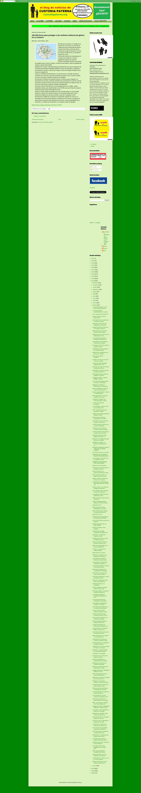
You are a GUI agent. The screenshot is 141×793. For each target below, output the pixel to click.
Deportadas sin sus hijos (99, 552)
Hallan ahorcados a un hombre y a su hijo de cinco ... (101, 636)
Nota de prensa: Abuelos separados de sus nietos (99, 418)
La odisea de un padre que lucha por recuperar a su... (100, 725)
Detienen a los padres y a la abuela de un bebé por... (100, 555)
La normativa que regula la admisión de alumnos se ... (100, 338)
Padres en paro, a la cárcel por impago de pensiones (101, 487)
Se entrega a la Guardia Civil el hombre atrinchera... (101, 468)
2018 (92, 267)
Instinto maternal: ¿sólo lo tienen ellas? (99, 317)
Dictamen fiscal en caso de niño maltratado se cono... (101, 335)
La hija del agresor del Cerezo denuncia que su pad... (100, 685)
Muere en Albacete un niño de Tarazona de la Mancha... (100, 389)
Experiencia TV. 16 (97, 514)
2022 (92, 258)
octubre (95, 287)
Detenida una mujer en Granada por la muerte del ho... (101, 678)
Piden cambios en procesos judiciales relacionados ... (100, 331)
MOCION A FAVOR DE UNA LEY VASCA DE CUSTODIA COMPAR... (101, 449)
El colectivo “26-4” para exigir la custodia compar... (101, 346)
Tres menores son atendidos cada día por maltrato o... (100, 728)
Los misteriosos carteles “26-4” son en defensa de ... (101, 407)
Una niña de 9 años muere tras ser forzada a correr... (101, 632)
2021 (92, 260)
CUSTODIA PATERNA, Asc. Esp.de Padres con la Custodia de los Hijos (106, 238)
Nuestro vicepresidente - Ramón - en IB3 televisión (101, 392)
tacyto (105, 248)
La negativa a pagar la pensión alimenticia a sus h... (101, 495)
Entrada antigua (80, 119)
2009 (92, 773)
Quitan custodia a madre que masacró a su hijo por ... (100, 479)
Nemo (105, 246)
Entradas (94, 167)
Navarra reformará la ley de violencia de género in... (100, 762)
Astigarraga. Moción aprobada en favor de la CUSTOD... (100, 517)
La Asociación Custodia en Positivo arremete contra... (100, 559)
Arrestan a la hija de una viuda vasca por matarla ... (100, 360)
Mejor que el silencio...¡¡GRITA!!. (98, 356)
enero (94, 765)
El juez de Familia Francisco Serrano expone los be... (100, 542)
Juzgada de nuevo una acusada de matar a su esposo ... (101, 647)
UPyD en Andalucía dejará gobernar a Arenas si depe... (100, 502)
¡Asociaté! (58, 21)
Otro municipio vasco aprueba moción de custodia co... (100, 491)
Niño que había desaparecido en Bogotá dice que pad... (100, 688)
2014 (92, 276)
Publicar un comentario (40, 116)
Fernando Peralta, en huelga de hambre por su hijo (101, 717)
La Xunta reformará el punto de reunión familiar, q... (101, 692)
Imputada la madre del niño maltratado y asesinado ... (100, 324)
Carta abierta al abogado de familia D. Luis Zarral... (100, 603)
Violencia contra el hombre (99, 465)
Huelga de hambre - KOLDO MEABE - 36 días (100, 378)
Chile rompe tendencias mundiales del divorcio (99, 751)
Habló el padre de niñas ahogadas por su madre (99, 508)
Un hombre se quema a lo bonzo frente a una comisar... (101, 699)
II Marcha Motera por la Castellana (99, 584)
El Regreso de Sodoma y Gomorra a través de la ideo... (101, 681)
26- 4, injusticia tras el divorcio (100, 314)
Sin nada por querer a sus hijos (101, 452)
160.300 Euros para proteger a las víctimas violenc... (101, 349)
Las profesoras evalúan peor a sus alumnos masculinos (100, 607)
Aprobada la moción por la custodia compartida (99, 663)
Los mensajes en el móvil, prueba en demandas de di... (101, 696)
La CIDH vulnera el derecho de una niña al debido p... (101, 425)
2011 (92, 768)
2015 (92, 274)
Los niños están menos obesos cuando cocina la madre (101, 432)
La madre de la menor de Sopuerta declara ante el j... (100, 739)
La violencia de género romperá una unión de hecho (101, 566)
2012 (92, 280)
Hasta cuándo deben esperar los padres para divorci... (100, 511)
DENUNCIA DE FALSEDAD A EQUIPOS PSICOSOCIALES (100, 455)
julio (94, 293)
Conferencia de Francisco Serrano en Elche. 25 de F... (100, 614)
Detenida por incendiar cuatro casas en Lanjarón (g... (100, 714)
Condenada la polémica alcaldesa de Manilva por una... (100, 596)
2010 (92, 770)
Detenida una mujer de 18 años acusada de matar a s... (101, 371)
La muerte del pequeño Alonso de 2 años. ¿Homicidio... (100, 382)
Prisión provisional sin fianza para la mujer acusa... (100, 588)
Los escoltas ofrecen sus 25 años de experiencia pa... (100, 307)
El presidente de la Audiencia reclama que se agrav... (100, 342)
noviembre (96, 285)
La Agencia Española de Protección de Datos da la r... (101, 625)
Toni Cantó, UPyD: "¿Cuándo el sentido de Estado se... (101, 591)
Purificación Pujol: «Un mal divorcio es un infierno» (99, 755)
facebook (67, 21)
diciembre (95, 282)
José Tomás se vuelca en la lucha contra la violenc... (100, 573)
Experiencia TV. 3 (97, 505)
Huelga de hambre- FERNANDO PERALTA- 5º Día (101, 671)
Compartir (92, 187)
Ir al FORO (49, 21)
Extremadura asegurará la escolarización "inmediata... (100, 570)
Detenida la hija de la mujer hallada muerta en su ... (100, 436)
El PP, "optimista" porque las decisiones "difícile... (100, 410)
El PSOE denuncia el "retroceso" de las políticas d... (101, 743)
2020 (92, 263)
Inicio (32, 21)
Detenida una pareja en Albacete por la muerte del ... (101, 385)
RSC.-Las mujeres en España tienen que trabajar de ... (100, 703)
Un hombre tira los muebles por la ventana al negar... (101, 320)
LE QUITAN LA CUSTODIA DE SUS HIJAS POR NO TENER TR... (101, 483)
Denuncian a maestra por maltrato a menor (99, 535)
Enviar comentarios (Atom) (46, 122)
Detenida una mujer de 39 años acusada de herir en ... (101, 367)
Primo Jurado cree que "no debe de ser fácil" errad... (100, 475)
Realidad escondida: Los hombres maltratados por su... (100, 444)
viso (105, 250)
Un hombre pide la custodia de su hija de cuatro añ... (100, 732)
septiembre (96, 289)
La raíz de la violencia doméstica (98, 403)
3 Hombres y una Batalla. (99, 653)
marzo (94, 302)
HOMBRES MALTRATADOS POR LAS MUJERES (100, 462)
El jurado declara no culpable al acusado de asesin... (101, 643)
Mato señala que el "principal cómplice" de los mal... (100, 396)
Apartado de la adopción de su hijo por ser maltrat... (100, 353)
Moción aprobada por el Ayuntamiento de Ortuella (100, 660)
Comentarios (95, 169)
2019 (92, 265)
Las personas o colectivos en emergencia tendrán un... (100, 562)
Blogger (80, 782)
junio (94, 296)
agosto (95, 291)
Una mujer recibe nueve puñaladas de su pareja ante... (99, 747)
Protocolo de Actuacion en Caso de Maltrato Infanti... (101, 577)
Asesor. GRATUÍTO (100, 21)
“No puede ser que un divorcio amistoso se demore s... (100, 421)
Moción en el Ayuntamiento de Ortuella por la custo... (100, 667)
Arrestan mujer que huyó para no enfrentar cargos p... (100, 328)
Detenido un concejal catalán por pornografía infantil (100, 650)
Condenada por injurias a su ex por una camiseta (101, 758)
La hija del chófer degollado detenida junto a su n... (100, 364)
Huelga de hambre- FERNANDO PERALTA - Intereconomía (101, 707)
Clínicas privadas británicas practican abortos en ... (100, 621)
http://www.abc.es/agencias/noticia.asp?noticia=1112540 (47, 105)
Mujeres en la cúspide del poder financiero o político (101, 439)
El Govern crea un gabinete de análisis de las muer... (100, 721)
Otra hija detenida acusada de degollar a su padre (100, 374)
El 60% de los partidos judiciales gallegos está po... (101, 414)
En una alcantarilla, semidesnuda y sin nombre (100, 311)
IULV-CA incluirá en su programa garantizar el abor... (101, 472)
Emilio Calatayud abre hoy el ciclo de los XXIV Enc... (100, 674)
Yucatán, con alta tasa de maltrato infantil (99, 549)
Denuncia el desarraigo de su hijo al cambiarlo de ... (100, 546)
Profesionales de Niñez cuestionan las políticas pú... (100, 531)
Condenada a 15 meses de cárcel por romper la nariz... (100, 639)
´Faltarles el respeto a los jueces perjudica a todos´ (100, 400)
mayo (94, 298)
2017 (92, 269)
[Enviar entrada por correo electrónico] (49, 108)
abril (94, 300)
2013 (92, 278)
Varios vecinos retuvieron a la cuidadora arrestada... (100, 618)
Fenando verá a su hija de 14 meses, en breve (100, 656)
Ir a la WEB (40, 21)
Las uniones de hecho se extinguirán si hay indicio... (100, 600)
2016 (92, 272)
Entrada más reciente (37, 119)
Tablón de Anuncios (85, 21)
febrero (95, 305)
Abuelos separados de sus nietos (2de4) (99, 524)
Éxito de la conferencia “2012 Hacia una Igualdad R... (100, 580)
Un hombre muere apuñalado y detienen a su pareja (101, 710)
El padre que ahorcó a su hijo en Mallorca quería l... (100, 539)
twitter (75, 21)
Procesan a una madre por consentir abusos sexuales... (100, 428)
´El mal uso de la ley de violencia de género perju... (100, 611)
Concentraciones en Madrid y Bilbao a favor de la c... (100, 629)
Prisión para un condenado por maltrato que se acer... (101, 735)
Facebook (93, 144)
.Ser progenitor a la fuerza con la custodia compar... (100, 459)
